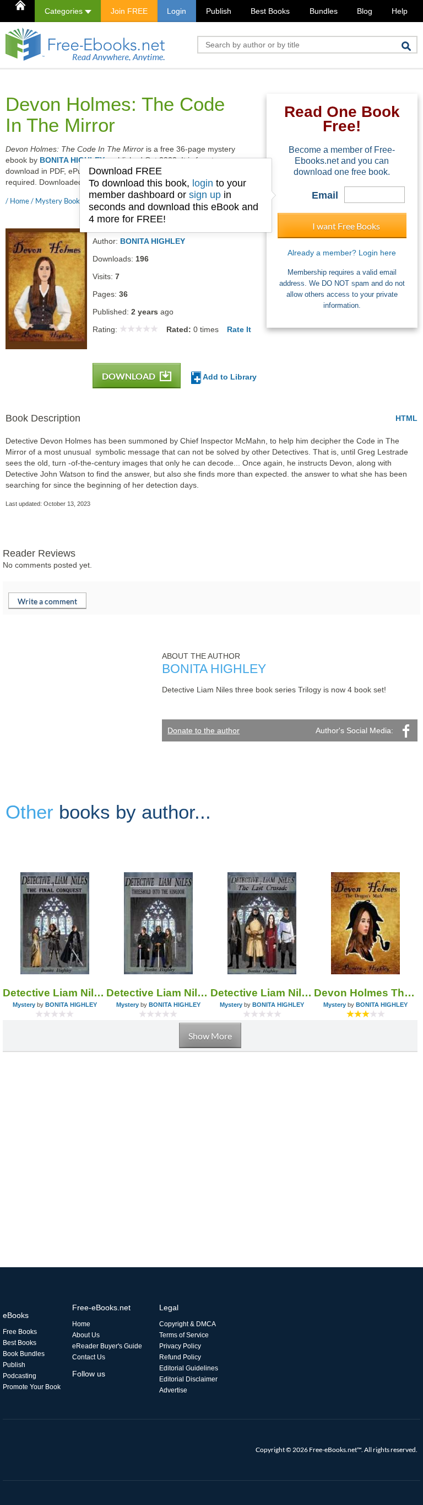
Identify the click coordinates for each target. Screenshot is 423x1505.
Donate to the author (203, 730)
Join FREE (129, 11)
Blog (364, 11)
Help (400, 11)
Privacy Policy (180, 1346)
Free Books (20, 1332)
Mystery (24, 1004)
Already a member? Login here (342, 252)
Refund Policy (180, 1357)
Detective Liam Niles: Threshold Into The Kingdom (158, 993)
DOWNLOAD (129, 376)
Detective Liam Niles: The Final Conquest (54, 993)
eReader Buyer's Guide (107, 1346)
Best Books (270, 11)
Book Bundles (24, 1354)
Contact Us (88, 1357)
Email (325, 195)
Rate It (239, 329)
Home (81, 1324)
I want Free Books (346, 226)
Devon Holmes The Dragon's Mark (365, 993)
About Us (86, 1335)
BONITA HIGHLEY (72, 160)
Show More (210, 1036)
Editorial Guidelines (188, 1368)
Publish (218, 11)
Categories (65, 11)
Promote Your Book (32, 1387)
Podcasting (19, 1376)
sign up (205, 194)
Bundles (324, 11)
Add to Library (229, 376)
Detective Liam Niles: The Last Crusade (262, 993)
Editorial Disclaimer (188, 1379)
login (202, 183)
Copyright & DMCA (187, 1324)
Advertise (173, 1390)
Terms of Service (184, 1335)
